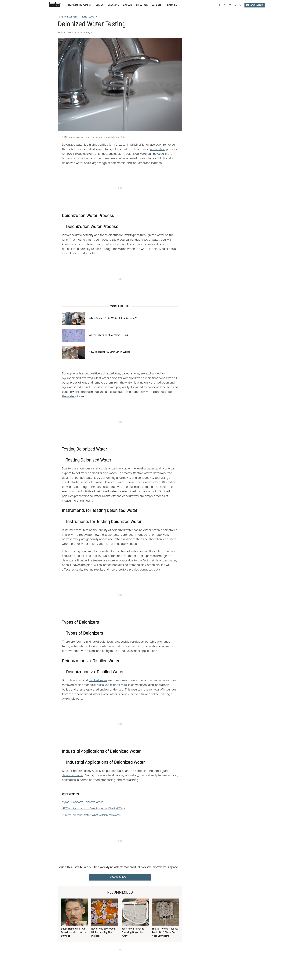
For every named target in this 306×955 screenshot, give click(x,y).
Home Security (89, 17)
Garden (127, 5)
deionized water (72, 775)
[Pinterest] (224, 5)
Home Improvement (79, 5)
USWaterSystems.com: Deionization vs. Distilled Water (93, 808)
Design (100, 5)
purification (157, 149)
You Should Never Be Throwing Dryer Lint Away (133, 932)
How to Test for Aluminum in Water (109, 352)
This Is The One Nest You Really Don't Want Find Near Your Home (165, 932)
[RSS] (240, 5)
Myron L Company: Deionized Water (82, 802)
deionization (79, 373)
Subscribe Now (118, 877)
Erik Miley (66, 33)
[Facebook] (219, 5)
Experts (157, 5)
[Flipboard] (230, 5)
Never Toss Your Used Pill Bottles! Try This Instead (103, 932)
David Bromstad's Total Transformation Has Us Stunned (73, 932)
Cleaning (113, 5)
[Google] (235, 5)
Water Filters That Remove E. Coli (108, 335)
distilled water (98, 680)
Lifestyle (142, 5)
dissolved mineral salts (112, 685)
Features (171, 5)
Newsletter (256, 5)
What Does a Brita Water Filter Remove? (113, 318)
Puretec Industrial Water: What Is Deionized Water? (91, 815)
